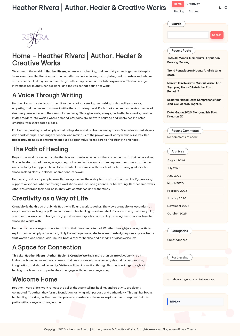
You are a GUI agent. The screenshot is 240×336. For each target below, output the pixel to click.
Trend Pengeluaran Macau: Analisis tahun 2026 (194, 73)
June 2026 (174, 175)
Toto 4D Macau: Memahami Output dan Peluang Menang (193, 60)
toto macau (207, 279)
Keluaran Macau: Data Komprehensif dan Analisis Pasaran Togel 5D (194, 102)
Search (176, 24)
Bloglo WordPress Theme (179, 329)
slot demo (174, 279)
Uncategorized (177, 240)
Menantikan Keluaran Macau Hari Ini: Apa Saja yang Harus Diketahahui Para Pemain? (194, 87)
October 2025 (177, 213)
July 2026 (173, 168)
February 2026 (177, 191)
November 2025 (178, 206)
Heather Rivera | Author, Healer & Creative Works (89, 7)
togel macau (189, 279)
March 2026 (175, 183)
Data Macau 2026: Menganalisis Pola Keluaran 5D (192, 114)
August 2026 (176, 160)
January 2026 (176, 198)
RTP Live (175, 301)
